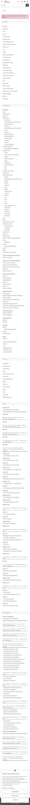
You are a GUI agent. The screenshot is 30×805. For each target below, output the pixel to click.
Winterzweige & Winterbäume (11, 148)
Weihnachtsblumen (8, 134)
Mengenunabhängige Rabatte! (10, 575)
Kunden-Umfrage (7, 518)
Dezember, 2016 (6, 578)
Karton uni (5, 286)
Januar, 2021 (6, 476)
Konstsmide (5, 394)
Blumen (6, 152)
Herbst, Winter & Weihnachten (10, 264)
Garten (4, 240)
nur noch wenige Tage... (8, 598)
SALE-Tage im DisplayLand (9, 514)
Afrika (5, 199)
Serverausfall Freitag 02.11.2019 (10, 501)
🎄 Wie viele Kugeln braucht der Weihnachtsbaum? (15, 411)
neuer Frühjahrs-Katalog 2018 (10, 549)
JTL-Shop (17, 803)
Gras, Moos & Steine (9, 164)
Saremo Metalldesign (8, 379)
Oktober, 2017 (6, 553)
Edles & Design (6, 236)
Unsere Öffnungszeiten (8, 41)
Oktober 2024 (6, 453)
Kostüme (6, 142)
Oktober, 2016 (6, 582)
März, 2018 (5, 542)
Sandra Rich (5, 376)
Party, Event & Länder (8, 174)
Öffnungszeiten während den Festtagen (12, 551)
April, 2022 (5, 462)
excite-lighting (6, 368)
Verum (4, 371)
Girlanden (6, 126)
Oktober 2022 (6, 458)
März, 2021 (5, 472)
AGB (4, 80)
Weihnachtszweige (8, 124)
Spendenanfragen (7, 93)
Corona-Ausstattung (7, 314)
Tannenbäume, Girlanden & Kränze (12, 122)
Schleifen (6, 132)
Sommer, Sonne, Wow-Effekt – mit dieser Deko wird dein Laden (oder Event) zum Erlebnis (14, 426)
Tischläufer (7, 227)
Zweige (6, 156)
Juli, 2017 (5, 561)
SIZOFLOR (5, 320)
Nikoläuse (6, 140)
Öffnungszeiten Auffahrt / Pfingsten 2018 (12, 539)
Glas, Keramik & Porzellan (9, 221)
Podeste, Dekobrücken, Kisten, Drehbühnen (13, 295)
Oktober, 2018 (6, 526)
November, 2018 (6, 521)
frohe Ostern (6, 544)
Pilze (5, 168)
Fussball (6, 177)
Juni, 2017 (5, 568)
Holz (5, 166)
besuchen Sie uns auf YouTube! (10, 91)
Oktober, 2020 (6, 481)
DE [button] (18, 1)
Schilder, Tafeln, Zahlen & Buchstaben (11, 238)
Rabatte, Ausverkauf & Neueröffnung (11, 266)
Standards (5, 268)
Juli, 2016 (5, 590)
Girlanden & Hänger (9, 158)
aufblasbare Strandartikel (10, 246)
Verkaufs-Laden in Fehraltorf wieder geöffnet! (13, 488)
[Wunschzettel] (24, 1)
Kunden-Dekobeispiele (8, 75)
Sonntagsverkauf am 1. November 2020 (12, 483)
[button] (22, 1)
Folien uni (5, 276)
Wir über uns (6, 47)
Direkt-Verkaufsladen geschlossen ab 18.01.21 (14, 478)
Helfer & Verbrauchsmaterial (10, 341)
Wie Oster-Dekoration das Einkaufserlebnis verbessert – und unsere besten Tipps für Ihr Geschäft (13, 449)
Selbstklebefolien (7, 280)
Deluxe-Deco (6, 363)
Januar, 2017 (6, 573)
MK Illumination (6, 386)
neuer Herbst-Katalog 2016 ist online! (12, 594)
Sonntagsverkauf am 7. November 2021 (12, 469)
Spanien (6, 189)
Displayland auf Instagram (9, 523)
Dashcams (5, 338)
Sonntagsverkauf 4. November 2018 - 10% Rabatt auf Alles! (15, 530)
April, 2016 (5, 603)
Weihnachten (6, 118)
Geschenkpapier (6, 333)
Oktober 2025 (6, 407)
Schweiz (6, 183)
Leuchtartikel (7, 207)
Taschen (5, 331)
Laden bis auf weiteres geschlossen (11, 492)
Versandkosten (6, 59)
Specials (5, 343)
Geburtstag (7, 213)
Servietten (6, 209)
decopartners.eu (6, 366)
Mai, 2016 (5, 596)
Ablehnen (15, 799)
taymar (4, 389)
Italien (5, 187)
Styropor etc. (6, 301)
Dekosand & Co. (6, 231)
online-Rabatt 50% (7, 351)
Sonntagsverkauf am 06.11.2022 (10, 460)
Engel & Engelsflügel (9, 144)
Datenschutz (6, 83)
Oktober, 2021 (6, 467)
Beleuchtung (7, 120)
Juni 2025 (5, 421)
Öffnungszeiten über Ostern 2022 (11, 464)
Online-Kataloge (6, 36)
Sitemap (4, 96)
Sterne (5, 130)
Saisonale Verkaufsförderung (9, 731)
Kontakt (4, 34)
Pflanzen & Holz (6, 150)
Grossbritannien (8, 191)
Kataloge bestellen (7, 347)
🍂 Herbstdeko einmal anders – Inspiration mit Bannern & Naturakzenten (13, 418)
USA (5, 197)
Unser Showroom (7, 67)
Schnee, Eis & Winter (7, 146)
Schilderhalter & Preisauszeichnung (11, 299)
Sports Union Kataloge (8, 88)
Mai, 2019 (5, 512)
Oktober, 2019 (6, 504)
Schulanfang (7, 215)
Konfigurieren (15, 795)
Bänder (4, 327)
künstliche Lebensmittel (8, 170)
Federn (4, 219)
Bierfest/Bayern (6, 113)
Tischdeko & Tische (7, 223)
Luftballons (7, 211)
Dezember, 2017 (6, 546)
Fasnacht (6, 181)
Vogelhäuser (7, 242)
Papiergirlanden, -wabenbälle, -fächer (13, 179)
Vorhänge (5, 234)
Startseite (5, 26)
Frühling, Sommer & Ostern (9, 262)
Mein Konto (5, 28)
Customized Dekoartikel (8, 72)
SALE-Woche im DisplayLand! (10, 570)
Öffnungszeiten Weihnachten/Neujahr (12, 580)
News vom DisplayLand (8, 616)
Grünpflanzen (7, 162)
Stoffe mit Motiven (7, 284)
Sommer (5, 244)
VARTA (4, 392)
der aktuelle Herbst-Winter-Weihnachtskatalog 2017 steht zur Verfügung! (15, 565)
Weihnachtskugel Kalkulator (9, 44)
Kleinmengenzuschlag (8, 62)
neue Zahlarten (6, 592)
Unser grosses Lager (7, 70)
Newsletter (5, 65)
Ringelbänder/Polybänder (10, 329)
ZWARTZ (4, 381)
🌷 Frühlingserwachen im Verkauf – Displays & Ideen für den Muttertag (15, 441)
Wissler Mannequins (7, 397)
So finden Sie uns (7, 57)
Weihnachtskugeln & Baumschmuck (12, 128)
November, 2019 (6, 499)
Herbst (4, 111)
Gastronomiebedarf (7, 312)
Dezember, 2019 (6, 495)
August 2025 (6, 414)
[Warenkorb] (27, 1)
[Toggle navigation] (2, 1)
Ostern (4, 250)
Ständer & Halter (6, 297)
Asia (5, 201)
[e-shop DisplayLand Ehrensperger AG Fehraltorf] (7, 1)
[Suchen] (27, 5)
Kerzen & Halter (8, 138)
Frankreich (6, 185)
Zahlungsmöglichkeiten (8, 54)
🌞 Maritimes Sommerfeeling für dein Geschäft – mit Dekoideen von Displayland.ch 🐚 (15, 433)
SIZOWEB (5, 322)
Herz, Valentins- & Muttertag (9, 252)
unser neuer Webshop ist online (10, 605)
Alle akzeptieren (15, 791)
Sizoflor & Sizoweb (8, 225)
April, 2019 (5, 516)
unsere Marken (6, 85)
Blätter (5, 160)
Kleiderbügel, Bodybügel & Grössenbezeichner (13, 305)
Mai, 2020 (5, 486)
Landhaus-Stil (6, 172)
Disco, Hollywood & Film (9, 205)
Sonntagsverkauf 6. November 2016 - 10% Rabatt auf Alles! (15, 586)
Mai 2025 (5, 429)
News (4, 31)
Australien (6, 193)
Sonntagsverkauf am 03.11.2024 (10, 455)
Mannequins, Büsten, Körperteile (10, 307)
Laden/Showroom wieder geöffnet (11, 474)
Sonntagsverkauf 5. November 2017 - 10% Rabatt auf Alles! (15, 557)
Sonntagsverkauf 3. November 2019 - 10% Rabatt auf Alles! (15, 508)
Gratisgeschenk (6, 39)
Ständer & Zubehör (7, 270)
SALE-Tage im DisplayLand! (9, 537)
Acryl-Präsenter (6, 293)
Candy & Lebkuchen (9, 136)
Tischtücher (7, 229)
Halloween (5, 115)
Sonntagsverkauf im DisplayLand (10, 409)
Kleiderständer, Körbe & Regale (10, 303)
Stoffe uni (5, 282)
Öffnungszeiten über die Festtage (11, 497)
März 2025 (5, 444)
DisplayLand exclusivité (8, 373)
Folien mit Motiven (7, 278)
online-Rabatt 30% (7, 349)
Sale (4, 345)
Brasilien (6, 195)
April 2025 (5, 437)
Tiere (4, 217)
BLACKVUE (5, 384)
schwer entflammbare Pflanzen (11, 154)
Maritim (4, 248)
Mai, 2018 (5, 533)
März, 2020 (5, 490)
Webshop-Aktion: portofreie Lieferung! (12, 535)
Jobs (4, 49)
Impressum (5, 98)
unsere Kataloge (6, 78)
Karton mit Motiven (7, 288)
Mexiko (6, 203)
